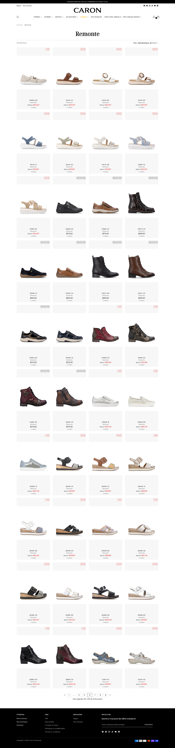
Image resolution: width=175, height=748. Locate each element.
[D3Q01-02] (69, 201)
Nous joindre (49, 722)
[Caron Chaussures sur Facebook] (144, 6)
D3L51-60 (105, 165)
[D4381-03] (141, 330)
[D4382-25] (69, 394)
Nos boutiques (22, 722)
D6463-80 (69, 615)
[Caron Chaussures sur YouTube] (155, 6)
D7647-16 (105, 680)
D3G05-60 (33, 100)
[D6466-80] (141, 587)
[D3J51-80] (105, 72)
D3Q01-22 (105, 229)
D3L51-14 (33, 165)
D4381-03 (141, 358)
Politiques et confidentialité (55, 728)
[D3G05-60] (33, 72)
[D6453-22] (105, 458)
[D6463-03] (33, 587)
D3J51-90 (141, 100)
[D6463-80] (69, 587)
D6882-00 (33, 680)
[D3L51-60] (105, 137)
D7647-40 (141, 680)
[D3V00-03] (33, 330)
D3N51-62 (33, 229)
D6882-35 (69, 680)
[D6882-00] (33, 652)
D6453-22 (105, 486)
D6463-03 (33, 615)
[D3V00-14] (69, 330)
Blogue (75, 718)
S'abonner (148, 724)
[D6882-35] (69, 652)
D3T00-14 (33, 293)
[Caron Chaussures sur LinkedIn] (157, 6)
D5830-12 (33, 486)
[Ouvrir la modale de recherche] (18, 17)
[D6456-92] (141, 523)
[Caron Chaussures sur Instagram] (149, 6)
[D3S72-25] (141, 201)
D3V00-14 (69, 358)
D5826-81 (105, 422)
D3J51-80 (105, 100)
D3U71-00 (105, 293)
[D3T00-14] (33, 265)
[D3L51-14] (33, 137)
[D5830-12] (33, 458)
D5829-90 (141, 422)
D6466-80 (141, 615)
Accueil (19, 25)
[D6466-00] (105, 587)
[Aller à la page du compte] (153, 17)
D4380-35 (105, 358)
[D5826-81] (105, 394)
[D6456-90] (105, 523)
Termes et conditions (52, 732)
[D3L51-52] (69, 137)
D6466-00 (105, 615)
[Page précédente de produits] (65, 695)
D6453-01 (69, 486)
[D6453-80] (33, 523)
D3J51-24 (69, 100)
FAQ (46, 718)
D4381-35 (33, 422)
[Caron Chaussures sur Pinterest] (147, 6)
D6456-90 (105, 551)
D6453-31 (141, 486)
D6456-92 (141, 551)
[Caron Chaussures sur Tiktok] (152, 6)
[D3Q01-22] (105, 201)
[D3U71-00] (105, 265)
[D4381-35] (33, 394)
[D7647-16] (105, 652)
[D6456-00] (69, 523)
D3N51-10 (141, 165)
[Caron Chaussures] (87, 10)
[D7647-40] (141, 652)
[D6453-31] (141, 458)
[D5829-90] (141, 394)
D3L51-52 (69, 165)
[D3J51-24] (69, 72)
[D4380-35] (105, 330)
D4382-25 (69, 422)
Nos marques (78, 722)
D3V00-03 (33, 358)
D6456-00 (69, 551)
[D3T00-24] (69, 265)
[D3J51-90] (141, 72)
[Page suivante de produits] (110, 695)
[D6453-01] (69, 458)
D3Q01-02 (69, 229)
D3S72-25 (141, 229)
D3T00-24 (69, 293)
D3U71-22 (141, 293)
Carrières (20, 725)
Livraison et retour (51, 725)
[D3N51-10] (141, 137)
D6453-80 (33, 551)
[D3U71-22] (141, 265)
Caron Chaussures (35, 740)
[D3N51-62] (33, 201)
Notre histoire (22, 718)
